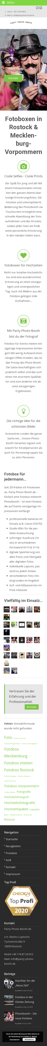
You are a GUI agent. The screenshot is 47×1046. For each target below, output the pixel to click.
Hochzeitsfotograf (16, 797)
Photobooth (28, 815)
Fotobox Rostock (19, 769)
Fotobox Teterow (10, 781)
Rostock (9, 819)
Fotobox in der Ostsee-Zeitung (24, 999)
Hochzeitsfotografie (19, 802)
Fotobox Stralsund (24, 776)
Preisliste (11, 853)
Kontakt (13, 78)
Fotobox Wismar (9, 792)
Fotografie (24, 792)
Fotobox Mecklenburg (15, 752)
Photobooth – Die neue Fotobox (26, 1016)
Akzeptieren (29, 1039)
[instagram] (40, 9)
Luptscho (35, 809)
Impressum (13, 874)
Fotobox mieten (18, 763)
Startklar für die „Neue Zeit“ (25, 983)
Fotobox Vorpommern (21, 786)
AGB (8, 860)
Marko (6, 815)
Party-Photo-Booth (16, 815)
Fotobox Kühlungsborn (29, 744)
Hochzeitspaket (16, 809)
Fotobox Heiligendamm (12, 744)
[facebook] (37, 9)
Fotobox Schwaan (10, 776)
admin (19, 991)
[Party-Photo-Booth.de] (18, 22)
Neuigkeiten (13, 846)
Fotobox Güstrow (19, 738)
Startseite (12, 839)
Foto (8, 737)
